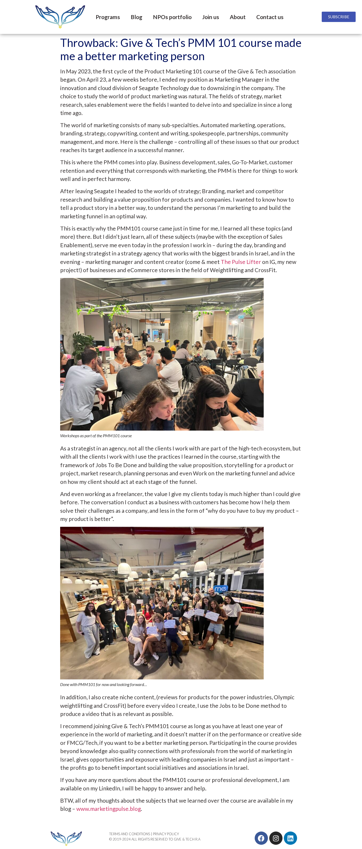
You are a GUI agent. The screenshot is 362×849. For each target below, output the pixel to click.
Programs (108, 17)
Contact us (270, 17)
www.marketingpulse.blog (108, 808)
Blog (136, 17)
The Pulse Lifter (241, 261)
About (238, 17)
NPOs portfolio (172, 17)
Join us (210, 17)
